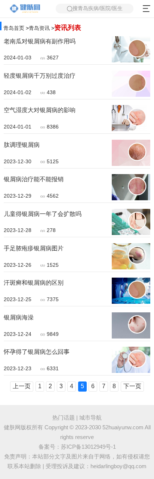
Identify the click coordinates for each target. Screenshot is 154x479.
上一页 (22, 386)
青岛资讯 (39, 28)
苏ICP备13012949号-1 (88, 447)
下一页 (132, 386)
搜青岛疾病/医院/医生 (98, 8)
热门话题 (63, 418)
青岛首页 (13, 28)
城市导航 (90, 418)
